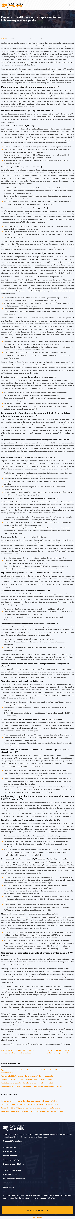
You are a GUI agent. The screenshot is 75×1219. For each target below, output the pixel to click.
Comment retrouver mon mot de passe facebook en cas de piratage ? (26, 1079)
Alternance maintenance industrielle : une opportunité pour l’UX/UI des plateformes (32, 1111)
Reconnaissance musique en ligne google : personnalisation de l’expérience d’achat (18, 1051)
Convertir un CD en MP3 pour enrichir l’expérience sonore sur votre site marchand (31, 1108)
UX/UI (4, 38)
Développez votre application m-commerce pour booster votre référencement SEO (32, 1086)
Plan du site (37, 1218)
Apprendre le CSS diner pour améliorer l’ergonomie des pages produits (27, 1076)
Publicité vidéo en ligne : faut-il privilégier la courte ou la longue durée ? (27, 1083)
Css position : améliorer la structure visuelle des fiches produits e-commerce (29, 1104)
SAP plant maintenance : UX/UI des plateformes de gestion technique (59, 1051)
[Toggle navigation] (71, 5)
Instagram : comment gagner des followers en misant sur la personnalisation (29, 1101)
